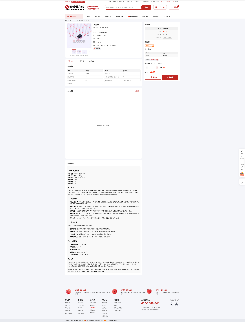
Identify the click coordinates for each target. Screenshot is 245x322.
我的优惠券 (146, 1)
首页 (66, 20)
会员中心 (137, 1)
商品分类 (72, 20)
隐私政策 (116, 305)
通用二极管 (80, 20)
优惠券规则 (105, 316)
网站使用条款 (117, 302)
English (176, 1)
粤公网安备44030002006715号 (95, 320)
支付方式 (67, 305)
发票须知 (104, 302)
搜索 (146, 7)
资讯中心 (80, 307)
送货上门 (80, 302)
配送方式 (67, 308)
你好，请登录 (112, 1)
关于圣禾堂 (93, 302)
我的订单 (121, 1)
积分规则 (104, 313)
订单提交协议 (117, 310)
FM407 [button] (96, 25)
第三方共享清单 (118, 308)
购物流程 (67, 302)
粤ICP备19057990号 (111, 320)
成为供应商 (81, 313)
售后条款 (104, 305)
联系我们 (92, 305)
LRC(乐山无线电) (102, 32)
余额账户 (104, 310)
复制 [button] (109, 27)
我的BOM (129, 1)
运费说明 (67, 310)
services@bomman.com (153, 309)
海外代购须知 (68, 313)
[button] (74, 51)
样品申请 (80, 310)
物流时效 (104, 308)
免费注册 (67, 1)
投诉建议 (92, 310)
